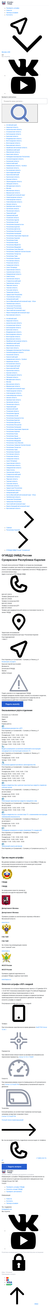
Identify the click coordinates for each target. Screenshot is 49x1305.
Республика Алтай (12, 222)
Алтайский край (11, 125)
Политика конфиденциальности (12, 1252)
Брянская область (12, 136)
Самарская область (12, 265)
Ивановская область (13, 152)
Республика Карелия (13, 238)
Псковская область (12, 217)
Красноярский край (12, 175)
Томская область (11, 288)
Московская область (13, 190)
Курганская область (12, 177)
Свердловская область (13, 274)
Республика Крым (12, 242)
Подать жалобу (12, 704)
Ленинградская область (14, 181)
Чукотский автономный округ (16, 310)
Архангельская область (14, 129)
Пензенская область (13, 211)
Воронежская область (13, 145)
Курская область (11, 179)
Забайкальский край (13, 150)
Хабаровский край (12, 299)
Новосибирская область (14, 202)
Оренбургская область (13, 206)
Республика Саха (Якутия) (14, 249)
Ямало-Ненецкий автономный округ (18, 312)
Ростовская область (13, 261)
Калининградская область (15, 159)
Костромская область (13, 170)
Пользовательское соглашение (33, 1252)
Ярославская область (13, 315)
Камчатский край (12, 163)
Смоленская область (13, 279)
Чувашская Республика (14, 308)
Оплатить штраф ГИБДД (14, 1189)
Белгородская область (13, 134)
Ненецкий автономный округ (15, 195)
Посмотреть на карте (9, 662)
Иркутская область (12, 154)
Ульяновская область (13, 297)
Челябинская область (13, 303)
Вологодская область (13, 143)
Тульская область (12, 290)
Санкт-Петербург (11, 267)
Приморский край (12, 215)
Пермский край (11, 213)
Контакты (9, 15)
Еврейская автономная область (16, 147)
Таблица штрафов (12, 12)
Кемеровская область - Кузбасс (16, 165)
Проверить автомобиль (14, 1191)
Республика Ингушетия (13, 231)
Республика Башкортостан (15, 224)
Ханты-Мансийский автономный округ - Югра (21, 301)
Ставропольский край (13, 281)
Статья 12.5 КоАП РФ (9, 1116)
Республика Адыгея (12, 220)
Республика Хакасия (13, 258)
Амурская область (12, 127)
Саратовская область (13, 270)
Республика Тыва (12, 256)
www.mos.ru (5, 922)
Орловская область (12, 208)
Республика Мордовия (13, 247)
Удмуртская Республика (14, 294)
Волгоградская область (14, 141)
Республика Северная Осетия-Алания (18, 251)
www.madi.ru (6, 951)
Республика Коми (12, 240)
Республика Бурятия (13, 227)
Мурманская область (13, 193)
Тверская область (12, 285)
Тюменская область (12, 292)
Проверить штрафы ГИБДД (15, 1187)
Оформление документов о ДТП (12, 728)
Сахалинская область (13, 272)
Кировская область (12, 168)
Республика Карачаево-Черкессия (17, 236)
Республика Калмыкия (13, 233)
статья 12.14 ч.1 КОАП (26, 1057)
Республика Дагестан (13, 229)
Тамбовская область (13, 283)
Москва (8, 188)
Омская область (11, 204)
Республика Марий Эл (13, 245)
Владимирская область (14, 138)
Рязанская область (12, 263)
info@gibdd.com (7, 1209)
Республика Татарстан (13, 254)
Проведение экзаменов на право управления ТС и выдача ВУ (22, 830)
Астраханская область (13, 132)
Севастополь (10, 276)
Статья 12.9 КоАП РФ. (12, 1084)
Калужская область (12, 161)
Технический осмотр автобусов (12, 846)
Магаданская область (13, 186)
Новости (9, 10)
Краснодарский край (13, 172)
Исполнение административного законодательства (19, 765)
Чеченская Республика (13, 306)
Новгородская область (13, 199)
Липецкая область (12, 184)
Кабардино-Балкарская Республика (18, 156)
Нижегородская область (14, 197)
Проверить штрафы (12, 8)
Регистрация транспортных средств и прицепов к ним (19, 801)
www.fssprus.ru (6, 979)
